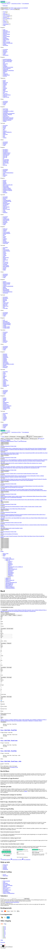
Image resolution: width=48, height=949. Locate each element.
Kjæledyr (5, 37)
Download (5, 174)
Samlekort (5, 71)
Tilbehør (4, 121)
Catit (4, 374)
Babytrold (5, 300)
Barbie (4, 81)
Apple (4, 128)
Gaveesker (5, 221)
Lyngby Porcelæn (6, 250)
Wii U (4, 164)
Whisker (4, 382)
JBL (4, 129)
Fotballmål (5, 66)
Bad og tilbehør (6, 289)
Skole (4, 72)
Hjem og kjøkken (6, 34)
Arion (4, 372)
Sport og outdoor (6, 36)
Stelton (4, 251)
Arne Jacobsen (6, 265)
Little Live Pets (6, 97)
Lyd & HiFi (5, 112)
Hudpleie (5, 183)
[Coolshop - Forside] (18, 7)
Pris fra (1, 633)
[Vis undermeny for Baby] (6, 20)
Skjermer (5, 403)
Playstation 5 (5, 149)
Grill (4, 320)
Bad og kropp (5, 185)
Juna (4, 260)
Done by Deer (6, 302)
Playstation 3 (5, 151)
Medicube (5, 208)
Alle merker (5, 125)
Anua (4, 210)
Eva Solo (5, 342)
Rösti (4, 248)
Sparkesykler (5, 69)
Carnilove (5, 379)
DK (5, 926)
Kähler (4, 269)
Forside (1, 551)
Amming (4, 285)
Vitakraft (4, 376)
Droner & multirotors (7, 120)
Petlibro (4, 383)
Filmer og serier (6, 39)
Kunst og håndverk (7, 68)
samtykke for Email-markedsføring (12, 902)
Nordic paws (5, 380)
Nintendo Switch (6, 153)
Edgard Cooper (6, 385)
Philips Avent (5, 306)
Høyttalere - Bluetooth (7, 114)
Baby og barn (5, 553)
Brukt (4, 173)
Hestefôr (4, 365)
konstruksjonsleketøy (7, 59)
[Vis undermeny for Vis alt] (7, 11)
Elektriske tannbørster (7, 189)
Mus (4, 401)
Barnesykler (5, 63)
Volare (4, 85)
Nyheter (4, 52)
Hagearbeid (5, 321)
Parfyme (4, 180)
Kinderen (5, 35)
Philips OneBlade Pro (7, 132)
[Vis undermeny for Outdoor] (7, 21)
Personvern (2, 942)
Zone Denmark (6, 249)
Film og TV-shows (6, 887)
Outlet (4, 53)
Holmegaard (5, 259)
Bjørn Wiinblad (6, 266)
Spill (4, 62)
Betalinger (5, 868)
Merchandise (5, 45)
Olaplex (4, 199)
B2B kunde (5, 5)
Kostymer (5, 76)
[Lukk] (1, 434)
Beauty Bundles (6, 220)
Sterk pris (5, 50)
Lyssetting (5, 238)
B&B (4, 377)
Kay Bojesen (5, 262)
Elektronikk (5, 30)
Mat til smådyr (6, 362)
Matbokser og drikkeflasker (8, 70)
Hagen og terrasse (6, 41)
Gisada (4, 211)
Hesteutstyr (5, 367)
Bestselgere (5, 51)
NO (5, 929)
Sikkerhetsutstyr (6, 290)
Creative (4, 418)
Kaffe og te (5, 228)
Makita (4, 338)
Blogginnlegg (5, 55)
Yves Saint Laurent (6, 200)
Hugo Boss (5, 197)
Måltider (4, 281)
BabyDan (5, 299)
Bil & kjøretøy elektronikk (8, 117)
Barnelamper (5, 292)
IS (4, 935)
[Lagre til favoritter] (4, 725)
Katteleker (5, 359)
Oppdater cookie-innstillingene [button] (6, 946)
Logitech (4, 130)
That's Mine (5, 308)
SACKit (4, 267)
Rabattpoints (5, 869)
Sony (4, 135)
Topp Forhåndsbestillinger (8, 172)
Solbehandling (6, 187)
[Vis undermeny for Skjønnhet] (8, 17)
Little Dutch (5, 91)
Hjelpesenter (5, 864)
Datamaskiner (5, 38)
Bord (4, 555)
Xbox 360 (5, 157)
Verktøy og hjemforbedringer (8, 893)
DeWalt (4, 337)
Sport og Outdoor (6, 892)
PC (3, 158)
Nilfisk (4, 334)
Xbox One (5, 156)
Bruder (4, 89)
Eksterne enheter (6, 406)
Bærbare (4, 399)
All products (5, 49)
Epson (4, 414)
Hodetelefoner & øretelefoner (9, 113)
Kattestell (5, 360)
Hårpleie (4, 182)
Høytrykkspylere (6, 322)
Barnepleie (5, 192)
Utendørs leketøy (6, 74)
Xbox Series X (6, 155)
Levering (5, 865)
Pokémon (5, 83)
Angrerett (5, 867)
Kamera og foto (6, 116)
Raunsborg (5, 202)
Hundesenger (5, 357)
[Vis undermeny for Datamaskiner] (9, 24)
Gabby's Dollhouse (7, 94)
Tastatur (4, 400)
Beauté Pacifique (6, 203)
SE (4, 931)
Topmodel (5, 88)
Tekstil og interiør (6, 283)
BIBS (4, 301)
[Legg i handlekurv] (6, 725)
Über (4, 378)
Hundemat (5, 353)
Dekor (4, 237)
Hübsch (4, 268)
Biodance (5, 205)
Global (4, 254)
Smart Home (5, 108)
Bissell (4, 127)
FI (4, 930)
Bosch (4, 336)
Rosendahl (5, 264)
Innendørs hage (6, 242)
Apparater (5, 229)
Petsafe (4, 381)
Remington (5, 212)
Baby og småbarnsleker (7, 60)
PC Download (6, 159)
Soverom (5, 241)
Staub (4, 256)
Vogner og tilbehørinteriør (8, 286)
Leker (4, 29)
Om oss (4, 874)
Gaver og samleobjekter (7, 291)
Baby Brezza (5, 298)
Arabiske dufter (6, 218)
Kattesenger (5, 361)
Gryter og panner (6, 232)
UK (5, 928)
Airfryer (4, 231)
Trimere (4, 191)
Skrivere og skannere (7, 405)
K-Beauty (5, 217)
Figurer (4, 64)
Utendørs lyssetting (7, 324)
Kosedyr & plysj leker (7, 61)
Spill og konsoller (6, 31)
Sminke (4, 181)
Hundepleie (5, 356)
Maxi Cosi (5, 304)
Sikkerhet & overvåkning (8, 118)
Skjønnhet (5, 32)
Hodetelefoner (6, 402)
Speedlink (5, 417)
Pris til (1, 636)
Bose (4, 136)
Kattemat (5, 358)
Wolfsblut (5, 386)
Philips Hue (5, 134)
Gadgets (4, 44)
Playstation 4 (5, 150)
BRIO (4, 90)
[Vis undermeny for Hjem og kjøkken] (11, 18)
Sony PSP (5, 165)
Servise (4, 234)
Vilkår (1, 940)
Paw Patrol (5, 93)
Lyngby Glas (5, 263)
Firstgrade (5, 95)
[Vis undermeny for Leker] (6, 13)
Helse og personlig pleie (7, 43)
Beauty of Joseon (6, 209)
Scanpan (4, 253)
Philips (4, 133)
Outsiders (5, 84)
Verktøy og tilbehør (7, 188)
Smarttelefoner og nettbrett (8, 111)
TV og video (5, 110)
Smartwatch (5, 115)
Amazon (4, 137)
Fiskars (4, 258)
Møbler (4, 239)
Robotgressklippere (7, 323)
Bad (4, 235)
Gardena (4, 333)
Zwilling (4, 255)
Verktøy (4, 40)
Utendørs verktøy (6, 326)
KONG (4, 373)
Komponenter (5, 404)
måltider (25, 791)
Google (4, 415)
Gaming (4, 397)
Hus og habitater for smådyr (8, 364)
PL (4, 936)
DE (5, 933)
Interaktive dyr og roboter (8, 67)
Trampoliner (5, 73)
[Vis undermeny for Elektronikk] (9, 14)
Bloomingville (6, 257)
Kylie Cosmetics (6, 206)
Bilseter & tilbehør (6, 282)
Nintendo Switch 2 (6, 152)
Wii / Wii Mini (6, 162)
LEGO (4, 80)
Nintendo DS (5, 161)
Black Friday (5, 875)
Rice (4, 307)
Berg (4, 92)
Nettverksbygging (6, 408)
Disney (4, 87)
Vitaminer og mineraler (7, 190)
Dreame (4, 126)
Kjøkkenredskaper (6, 233)
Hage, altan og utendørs (7, 885)
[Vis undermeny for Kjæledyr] (8, 22)
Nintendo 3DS (6, 160)
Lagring (4, 236)
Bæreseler (5, 288)
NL (5, 934)
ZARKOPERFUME (7, 201)
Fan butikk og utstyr (7, 889)
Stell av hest (5, 366)
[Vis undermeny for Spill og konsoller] (11, 16)
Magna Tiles (5, 82)
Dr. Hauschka (5, 204)
